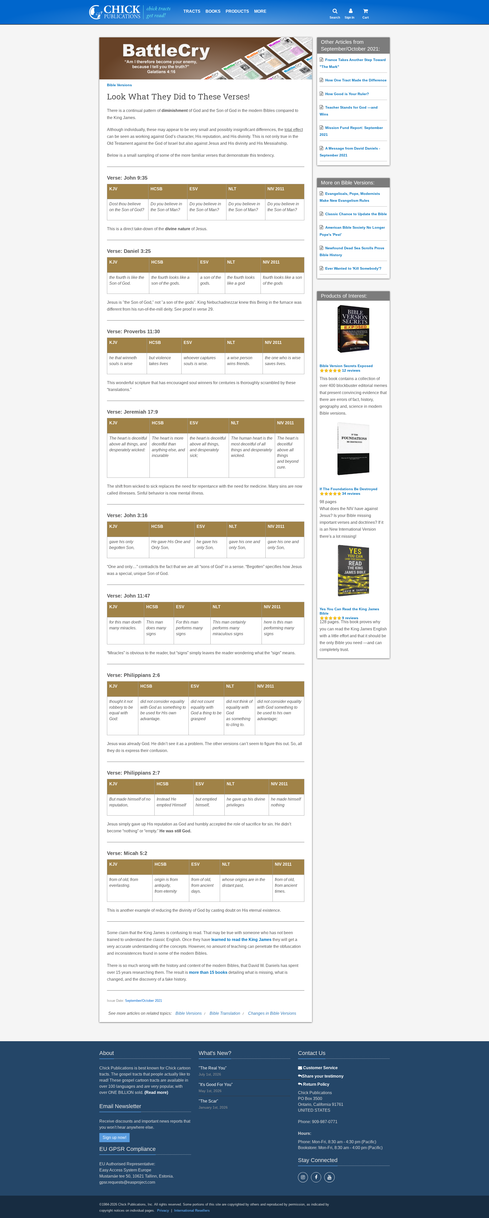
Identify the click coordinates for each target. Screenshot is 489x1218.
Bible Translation (225, 1013)
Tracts (191, 11)
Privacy (163, 1210)
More (260, 11)
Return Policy (315, 1084)
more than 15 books (208, 972)
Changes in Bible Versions (272, 1013)
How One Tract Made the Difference (356, 80)
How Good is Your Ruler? (347, 94)
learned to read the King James (241, 939)
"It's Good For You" (216, 1084)
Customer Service (320, 1068)
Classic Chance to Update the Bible (356, 214)
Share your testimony (323, 1076)
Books (213, 11)
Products (237, 11)
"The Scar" (208, 1101)
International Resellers (192, 1210)
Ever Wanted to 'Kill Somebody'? (353, 268)
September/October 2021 (143, 1001)
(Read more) (156, 1092)
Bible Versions (119, 85)
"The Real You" (213, 1068)
